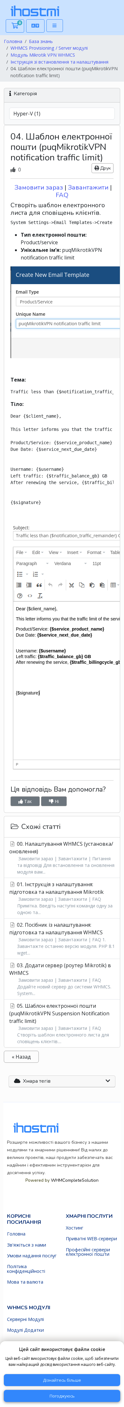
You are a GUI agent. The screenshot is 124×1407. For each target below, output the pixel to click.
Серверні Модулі (25, 1319)
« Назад (21, 1056)
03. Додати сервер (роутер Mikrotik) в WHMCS (60, 979)
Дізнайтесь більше (62, 1380)
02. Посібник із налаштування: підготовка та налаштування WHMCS (62, 938)
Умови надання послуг (32, 1256)
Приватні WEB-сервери (91, 1238)
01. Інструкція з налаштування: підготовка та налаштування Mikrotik (61, 898)
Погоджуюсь (62, 1396)
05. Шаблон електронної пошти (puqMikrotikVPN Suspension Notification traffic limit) (59, 1023)
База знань (41, 41)
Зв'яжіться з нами (26, 1245)
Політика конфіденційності (26, 1268)
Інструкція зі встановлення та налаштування (59, 62)
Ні (56, 801)
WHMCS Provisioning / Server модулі (49, 48)
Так (27, 801)
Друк (105, 168)
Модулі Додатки (25, 1330)
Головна (13, 41)
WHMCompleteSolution (77, 1066)
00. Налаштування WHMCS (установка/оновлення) (61, 857)
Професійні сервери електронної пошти (88, 1252)
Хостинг (74, 1228)
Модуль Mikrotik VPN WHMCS (42, 55)
